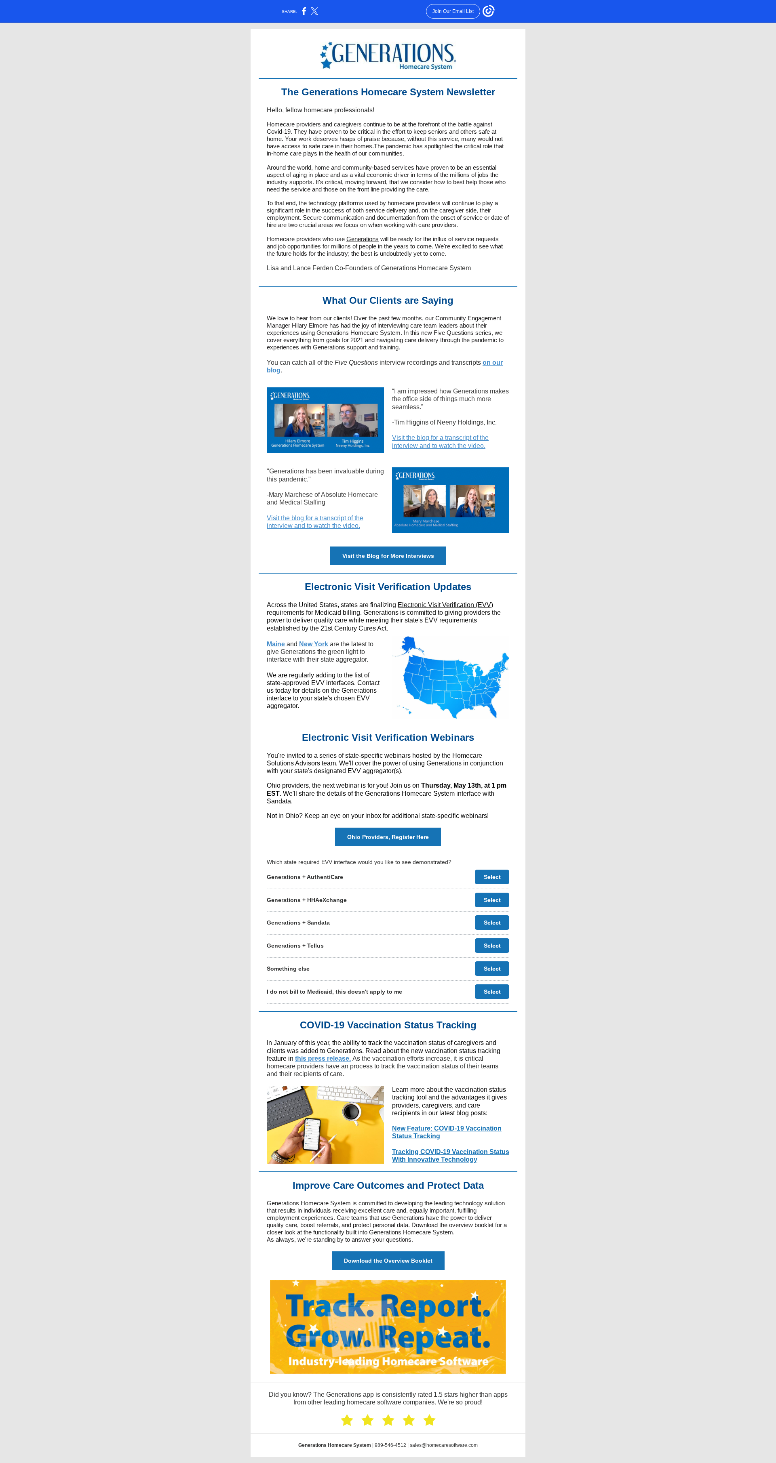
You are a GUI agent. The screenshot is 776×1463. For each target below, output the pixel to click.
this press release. (323, 1058)
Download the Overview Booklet (388, 1260)
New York (313, 644)
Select (492, 877)
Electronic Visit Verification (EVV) (445, 604)
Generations (362, 238)
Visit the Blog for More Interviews (388, 556)
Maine (276, 644)
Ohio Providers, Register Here (388, 837)
